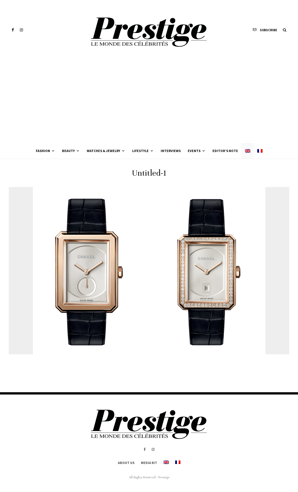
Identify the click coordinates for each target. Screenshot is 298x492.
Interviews (171, 151)
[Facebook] (13, 30)
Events (194, 151)
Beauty (68, 151)
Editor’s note (225, 151)
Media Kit (149, 462)
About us (126, 462)
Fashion (43, 151)
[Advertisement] (149, 99)
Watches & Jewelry (103, 151)
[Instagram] (21, 30)
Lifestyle (140, 151)
